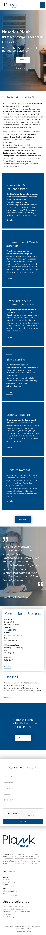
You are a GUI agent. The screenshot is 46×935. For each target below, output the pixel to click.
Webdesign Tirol (27, 928)
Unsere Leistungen (17, 901)
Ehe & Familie (15, 359)
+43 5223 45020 (11, 630)
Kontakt (9, 870)
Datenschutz (27, 931)
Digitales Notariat (18, 470)
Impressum (18, 931)
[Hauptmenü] (42, 5)
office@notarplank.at (13, 635)
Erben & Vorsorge (18, 414)
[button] (23, 60)
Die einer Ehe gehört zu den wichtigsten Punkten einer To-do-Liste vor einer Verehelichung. (22, 370)
